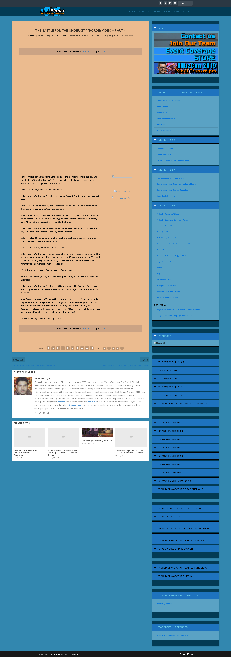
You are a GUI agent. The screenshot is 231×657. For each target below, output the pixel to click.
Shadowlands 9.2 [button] (169, 516)
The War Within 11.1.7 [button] (171, 379)
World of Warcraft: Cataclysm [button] (178, 595)
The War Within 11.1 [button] (170, 387)
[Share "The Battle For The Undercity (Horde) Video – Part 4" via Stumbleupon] (82, 348)
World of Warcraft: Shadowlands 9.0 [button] (182, 540)
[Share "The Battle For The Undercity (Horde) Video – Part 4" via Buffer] (77, 348)
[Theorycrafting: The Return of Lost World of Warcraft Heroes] (131, 437)
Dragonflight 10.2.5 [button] (170, 431)
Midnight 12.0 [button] (166, 205)
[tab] (185, 27)
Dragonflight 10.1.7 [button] (170, 447)
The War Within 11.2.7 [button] (171, 362)
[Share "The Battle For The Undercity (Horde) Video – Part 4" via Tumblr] (63, 348)
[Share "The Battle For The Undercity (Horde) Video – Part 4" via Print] (91, 348)
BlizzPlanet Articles (77, 35)
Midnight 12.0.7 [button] (167, 140)
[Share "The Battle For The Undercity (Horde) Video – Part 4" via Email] (87, 348)
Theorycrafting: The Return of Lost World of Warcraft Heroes (129, 451)
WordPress (77, 654)
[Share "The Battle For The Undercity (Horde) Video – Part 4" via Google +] (58, 348)
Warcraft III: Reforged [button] (173, 627)
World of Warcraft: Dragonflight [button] (180, 489)
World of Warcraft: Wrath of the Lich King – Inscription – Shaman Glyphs (62, 452)
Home (132, 12)
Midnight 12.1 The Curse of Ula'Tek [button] (180, 92)
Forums (187, 12)
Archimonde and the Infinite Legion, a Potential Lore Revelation (27, 452)
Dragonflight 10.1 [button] (170, 464)
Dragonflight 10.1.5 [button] (170, 456)
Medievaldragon (45, 35)
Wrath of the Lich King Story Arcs (102, 35)
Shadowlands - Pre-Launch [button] (175, 549)
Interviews (143, 12)
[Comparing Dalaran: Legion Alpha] (97, 432)
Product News (171, 12)
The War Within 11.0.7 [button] (171, 395)
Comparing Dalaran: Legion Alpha (97, 441)
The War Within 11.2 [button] (170, 370)
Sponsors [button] (164, 336)
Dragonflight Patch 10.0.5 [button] (175, 481)
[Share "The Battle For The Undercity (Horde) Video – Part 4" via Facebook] (48, 348)
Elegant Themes (55, 654)
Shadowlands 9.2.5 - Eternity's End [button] (180, 508)
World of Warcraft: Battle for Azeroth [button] (184, 568)
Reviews (157, 12)
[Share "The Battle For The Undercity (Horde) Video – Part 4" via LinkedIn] (72, 348)
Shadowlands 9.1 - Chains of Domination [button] (183, 528)
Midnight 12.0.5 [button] (167, 170)
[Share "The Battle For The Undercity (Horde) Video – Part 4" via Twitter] (53, 348)
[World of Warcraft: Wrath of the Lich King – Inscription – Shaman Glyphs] (63, 437)
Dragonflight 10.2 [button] (170, 439)
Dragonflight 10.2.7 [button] (170, 422)
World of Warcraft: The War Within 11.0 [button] (183, 403)
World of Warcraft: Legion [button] (176, 576)
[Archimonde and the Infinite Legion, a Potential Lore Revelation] (29, 437)
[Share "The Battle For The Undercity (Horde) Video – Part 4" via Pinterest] (67, 348)
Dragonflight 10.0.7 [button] (170, 472)
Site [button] (161, 28)
